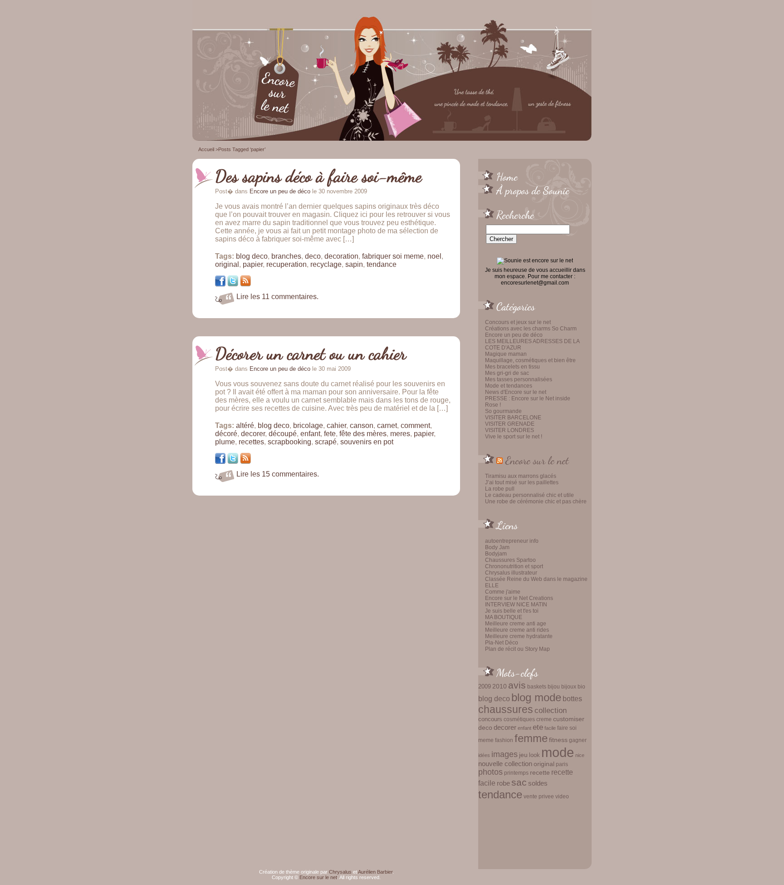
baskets (536, 686)
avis (517, 685)
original (544, 763)
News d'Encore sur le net (515, 392)
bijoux (568, 686)
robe (503, 783)
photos (490, 772)
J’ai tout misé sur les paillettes (522, 482)
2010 (499, 686)
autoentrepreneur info (512, 541)
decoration (341, 256)
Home (507, 176)
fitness (558, 740)
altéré (245, 425)
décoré (226, 434)
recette (540, 772)
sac (519, 782)
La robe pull (499, 489)
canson (361, 425)
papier (253, 264)
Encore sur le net (537, 460)
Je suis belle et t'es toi (512, 611)
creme (544, 719)
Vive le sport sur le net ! (513, 436)
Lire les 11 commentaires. (277, 296)
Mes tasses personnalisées (518, 379)
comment (415, 425)
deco (485, 727)
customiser (568, 719)
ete (538, 727)
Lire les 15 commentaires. (277, 474)
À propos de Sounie (532, 190)
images (504, 754)
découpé (283, 434)
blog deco (494, 698)
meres (400, 434)
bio (581, 686)
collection (550, 710)
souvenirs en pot (366, 442)
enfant (524, 728)
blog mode (536, 697)
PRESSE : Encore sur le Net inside (527, 398)
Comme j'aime (502, 592)
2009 (484, 686)
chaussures (505, 709)
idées (484, 755)
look (534, 755)
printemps (516, 773)
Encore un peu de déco (514, 335)
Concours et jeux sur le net (518, 322)
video (562, 796)
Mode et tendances (508, 386)
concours (490, 719)
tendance (500, 794)
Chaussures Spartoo (510, 560)
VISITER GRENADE (509, 424)
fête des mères (363, 434)
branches (286, 256)
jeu (523, 754)
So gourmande (503, 411)
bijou (554, 686)
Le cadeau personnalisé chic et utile (529, 495)
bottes (572, 698)
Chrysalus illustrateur (511, 573)
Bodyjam (496, 554)
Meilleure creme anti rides (517, 630)
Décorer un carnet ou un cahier (310, 353)
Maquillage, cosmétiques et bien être (530, 360)
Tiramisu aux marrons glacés (520, 476)
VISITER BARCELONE (513, 417)
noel (434, 256)
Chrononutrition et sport (514, 566)
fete (330, 434)
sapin (354, 264)
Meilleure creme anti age (515, 623)
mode (557, 752)
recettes (251, 442)
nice (579, 755)
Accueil (206, 149)
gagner (578, 740)
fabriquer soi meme (393, 256)
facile (550, 728)
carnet (387, 425)
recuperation (286, 264)
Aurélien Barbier (375, 872)
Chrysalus (340, 872)
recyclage (326, 264)
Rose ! (493, 405)
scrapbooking (289, 442)
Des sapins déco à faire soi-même (318, 176)
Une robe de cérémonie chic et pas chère (536, 501)
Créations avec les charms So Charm (531, 328)
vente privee (539, 796)
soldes (538, 783)
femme (531, 738)
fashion (504, 740)
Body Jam (497, 547)
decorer (505, 727)
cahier (336, 425)
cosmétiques (519, 719)
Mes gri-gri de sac (507, 373)
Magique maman (506, 354)
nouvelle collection (505, 763)
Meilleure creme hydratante (519, 636)
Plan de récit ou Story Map (517, 649)
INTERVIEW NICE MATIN (516, 604)
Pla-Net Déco (501, 642)
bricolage (308, 425)
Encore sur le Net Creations (519, 598)
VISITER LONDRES (509, 430)
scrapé (326, 442)
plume (225, 442)
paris (562, 764)
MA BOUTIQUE (503, 617)
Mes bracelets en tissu (512, 367)
